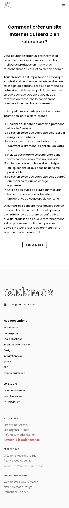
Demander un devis (16, 492)
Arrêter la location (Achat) (22, 439)
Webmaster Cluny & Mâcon (21, 482)
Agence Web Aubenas (17, 460)
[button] (63, 5)
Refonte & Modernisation (20, 434)
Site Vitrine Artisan (15, 425)
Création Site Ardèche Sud (20, 455)
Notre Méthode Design (18, 487)
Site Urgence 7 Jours (16, 429)
